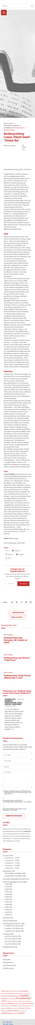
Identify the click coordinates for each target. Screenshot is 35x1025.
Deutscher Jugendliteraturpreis (14, 879)
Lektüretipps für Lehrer (12, 924)
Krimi (15, 1003)
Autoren (6, 856)
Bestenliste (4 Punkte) (14, 873)
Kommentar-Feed (9, 965)
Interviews (7, 918)
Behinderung (16, 991)
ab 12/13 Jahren (11, 939)
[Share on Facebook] (17, 602)
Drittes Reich (23, 993)
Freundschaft (23, 998)
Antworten (20, 699)
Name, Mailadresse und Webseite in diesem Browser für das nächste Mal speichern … (17, 792)
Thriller (11, 1011)
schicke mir (27, 831)
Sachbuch (3, 1008)
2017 (7, 892)
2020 (7, 899)
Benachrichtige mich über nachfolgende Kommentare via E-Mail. (17, 800)
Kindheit (11, 1003)
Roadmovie (31, 1006)
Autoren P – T (11, 866)
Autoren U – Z (11, 868)
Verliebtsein (6, 1013)
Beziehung (24, 991)
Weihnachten (14, 1013)
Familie (24, 995)
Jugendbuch (28, 1001)
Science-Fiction (25, 1008)
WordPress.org (8, 968)
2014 (7, 884)
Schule (8, 1008)
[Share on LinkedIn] (26, 602)
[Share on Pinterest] (31, 602)
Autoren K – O (11, 863)
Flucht (9, 998)
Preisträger (20, 1006)
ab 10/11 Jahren (15, 128)
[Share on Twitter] (12, 602)
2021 (7, 902)
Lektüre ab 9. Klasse (13, 931)
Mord (3, 1006)
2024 (7, 910)
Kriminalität (20, 1003)
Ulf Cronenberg (9, 123)
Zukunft (21, 1013)
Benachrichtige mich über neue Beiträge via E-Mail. (15, 809)
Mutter (9, 1006)
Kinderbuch (4, 1003)
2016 (7, 889)
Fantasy (4, 999)
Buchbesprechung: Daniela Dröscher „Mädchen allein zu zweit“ (17, 676)
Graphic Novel (10, 1001)
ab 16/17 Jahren (11, 944)
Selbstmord (4, 1011)
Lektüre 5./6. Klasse (13, 926)
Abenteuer (5, 991)
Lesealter (6, 934)
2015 (7, 887)
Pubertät (25, 1006)
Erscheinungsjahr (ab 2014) (13, 882)
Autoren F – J (10, 860)
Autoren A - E (22, 128)
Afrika (11, 991)
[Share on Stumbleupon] (21, 602)
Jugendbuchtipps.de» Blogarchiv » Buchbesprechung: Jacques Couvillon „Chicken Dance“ (13, 701)
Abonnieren (23, 584)
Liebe (25, 1003)
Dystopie (3, 996)
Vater (25, 1011)
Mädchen (14, 1006)
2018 (7, 894)
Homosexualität (18, 1001)
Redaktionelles (8, 947)
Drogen (28, 993)
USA (22, 1011)
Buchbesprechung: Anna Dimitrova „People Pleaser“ (17, 658)
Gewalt (4, 1001)
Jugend (24, 1001)
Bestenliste (7, 871)
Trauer (19, 1011)
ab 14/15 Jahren (11, 941)
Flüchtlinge (13, 998)
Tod (15, 1010)
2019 (7, 897)
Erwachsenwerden (13, 996)
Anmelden (7, 960)
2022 (7, 905)
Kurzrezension (8, 921)
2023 (7, 907)
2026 (7, 915)
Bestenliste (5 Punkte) (9, 130)
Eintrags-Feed (8, 962)
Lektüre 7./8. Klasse (13, 928)
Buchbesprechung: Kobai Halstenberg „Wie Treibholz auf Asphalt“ (15, 640)
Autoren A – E (11, 858)
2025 (7, 912)
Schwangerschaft (15, 1008)
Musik (6, 1006)
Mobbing (30, 1003)
